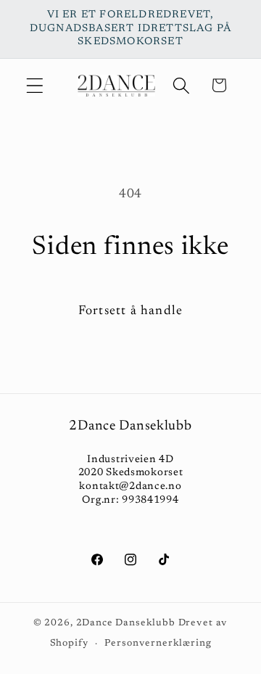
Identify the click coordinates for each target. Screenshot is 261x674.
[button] (35, 85)
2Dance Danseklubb (125, 623)
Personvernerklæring (157, 643)
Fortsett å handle (130, 311)
